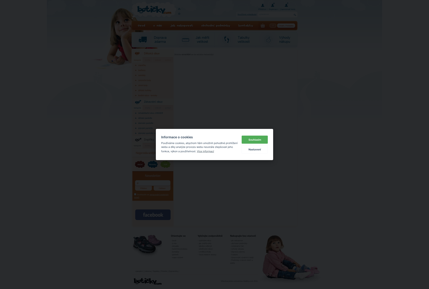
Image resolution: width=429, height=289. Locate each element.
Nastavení (255, 149)
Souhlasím (255, 139)
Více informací (205, 151)
